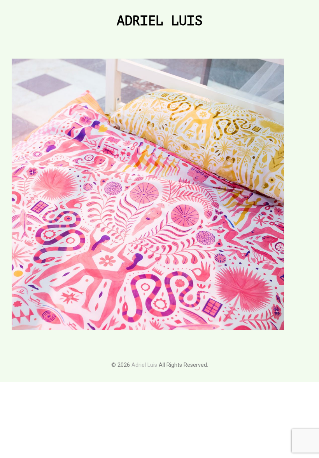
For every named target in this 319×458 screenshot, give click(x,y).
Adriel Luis (159, 21)
